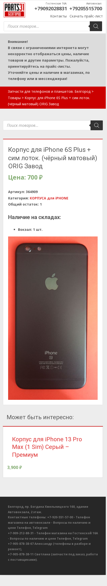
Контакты (58, 16)
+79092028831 (50, 8)
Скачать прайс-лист (86, 16)
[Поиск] (96, 26)
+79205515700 (85, 8)
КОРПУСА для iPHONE (49, 198)
